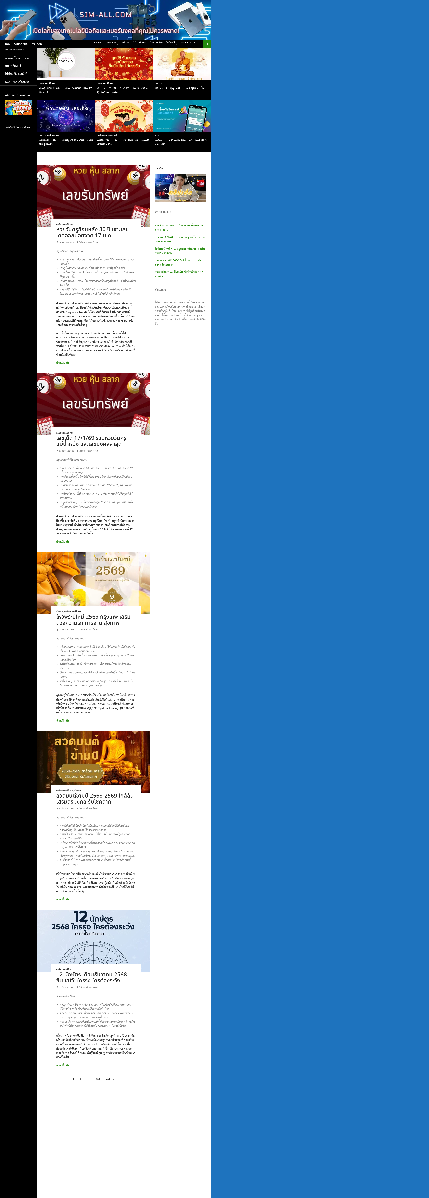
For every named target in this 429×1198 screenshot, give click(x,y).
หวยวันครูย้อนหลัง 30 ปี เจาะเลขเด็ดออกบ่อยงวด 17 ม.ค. (92, 233)
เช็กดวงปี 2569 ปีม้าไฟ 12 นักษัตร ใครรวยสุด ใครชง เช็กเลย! (123, 90)
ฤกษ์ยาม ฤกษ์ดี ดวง (47, 83)
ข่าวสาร (98, 42)
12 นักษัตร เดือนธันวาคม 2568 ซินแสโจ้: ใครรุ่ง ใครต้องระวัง (91, 978)
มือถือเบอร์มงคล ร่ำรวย (88, 242)
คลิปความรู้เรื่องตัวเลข (134, 42)
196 (98, 1079)
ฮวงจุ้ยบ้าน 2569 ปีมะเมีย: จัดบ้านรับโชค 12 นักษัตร (65, 90)
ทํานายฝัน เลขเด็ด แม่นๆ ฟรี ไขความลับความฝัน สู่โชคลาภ (66, 142)
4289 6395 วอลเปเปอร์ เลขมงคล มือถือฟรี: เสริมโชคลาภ (123, 142)
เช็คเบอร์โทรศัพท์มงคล (17, 58)
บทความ (111, 42)
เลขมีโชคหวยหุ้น (53, 135)
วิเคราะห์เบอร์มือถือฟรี (162, 42)
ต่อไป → (110, 1079)
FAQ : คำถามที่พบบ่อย (18, 81)
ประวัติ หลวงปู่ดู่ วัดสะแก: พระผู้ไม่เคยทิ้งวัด (181, 88)
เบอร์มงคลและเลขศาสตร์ (107, 135)
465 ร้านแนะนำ (190, 42)
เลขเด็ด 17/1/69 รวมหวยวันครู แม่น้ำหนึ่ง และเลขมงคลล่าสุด (91, 441)
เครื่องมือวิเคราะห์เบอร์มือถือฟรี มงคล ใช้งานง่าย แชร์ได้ (181, 142)
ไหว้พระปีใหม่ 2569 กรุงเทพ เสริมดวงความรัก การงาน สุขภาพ (93, 620)
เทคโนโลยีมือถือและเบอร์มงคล (23, 44)
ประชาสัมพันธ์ (13, 66)
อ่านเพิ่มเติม (64, 363)
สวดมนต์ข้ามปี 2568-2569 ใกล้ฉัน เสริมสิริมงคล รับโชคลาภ (95, 799)
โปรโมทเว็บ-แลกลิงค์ (16, 73)
